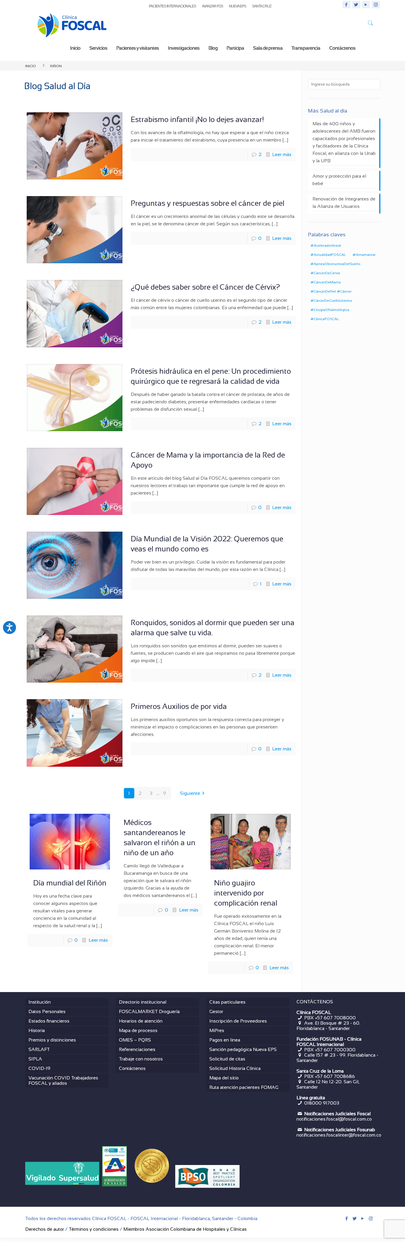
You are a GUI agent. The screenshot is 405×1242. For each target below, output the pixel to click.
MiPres (216, 1030)
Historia (36, 1030)
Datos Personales (47, 1011)
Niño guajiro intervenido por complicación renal (245, 893)
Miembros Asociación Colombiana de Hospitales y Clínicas (185, 1229)
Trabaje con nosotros (141, 1058)
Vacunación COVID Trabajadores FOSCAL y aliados (63, 1080)
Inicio (30, 65)
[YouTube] (366, 4)
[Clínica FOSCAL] (72, 24)
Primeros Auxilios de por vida (179, 706)
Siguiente (190, 793)
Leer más (281, 154)
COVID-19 (39, 1068)
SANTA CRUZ (261, 6)
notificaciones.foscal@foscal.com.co (334, 1118)
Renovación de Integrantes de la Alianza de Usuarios (343, 202)
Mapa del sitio (224, 1077)
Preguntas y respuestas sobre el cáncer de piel (207, 203)
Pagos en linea (224, 1039)
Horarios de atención (140, 1020)
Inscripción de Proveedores (238, 1020)
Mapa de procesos (138, 1030)
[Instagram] (376, 4)
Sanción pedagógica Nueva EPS (243, 1049)
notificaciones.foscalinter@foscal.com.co (338, 1134)
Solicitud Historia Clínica (235, 1068)
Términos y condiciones (94, 1229)
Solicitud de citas (227, 1058)
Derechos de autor (44, 1229)
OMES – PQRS (135, 1039)
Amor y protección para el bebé (339, 180)
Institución (39, 1001)
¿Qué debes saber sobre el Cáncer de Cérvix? (205, 287)
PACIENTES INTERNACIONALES (172, 6)
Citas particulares (227, 1001)
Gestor (216, 1011)
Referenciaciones (137, 1049)
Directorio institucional (142, 1001)
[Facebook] (346, 4)
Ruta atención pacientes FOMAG (243, 1087)
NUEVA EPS (237, 6)
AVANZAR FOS (212, 6)
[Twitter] (356, 4)
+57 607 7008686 (335, 1076)
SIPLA (35, 1058)
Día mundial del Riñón (69, 883)
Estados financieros (48, 1020)
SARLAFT (39, 1049)
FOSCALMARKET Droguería (149, 1011)
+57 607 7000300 (335, 1049)
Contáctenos (132, 1068)
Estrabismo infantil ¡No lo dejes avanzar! (197, 119)
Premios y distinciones (52, 1039)
